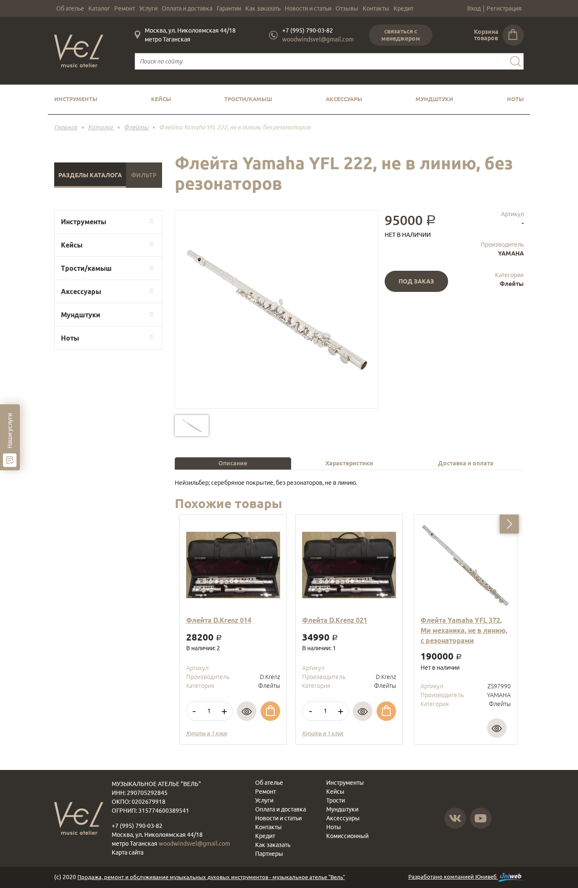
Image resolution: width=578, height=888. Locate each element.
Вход (474, 8)
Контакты (376, 8)
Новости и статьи (308, 8)
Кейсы (161, 99)
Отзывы (347, 8)
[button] (509, 523)
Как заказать (263, 8)
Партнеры (269, 853)
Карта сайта (127, 852)
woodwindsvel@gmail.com (318, 39)
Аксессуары (344, 99)
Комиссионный (347, 836)
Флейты (512, 283)
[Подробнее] (246, 711)
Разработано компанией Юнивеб (453, 877)
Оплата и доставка (187, 8)
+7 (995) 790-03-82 (307, 30)
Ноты (515, 99)
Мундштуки (434, 99)
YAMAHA (511, 253)
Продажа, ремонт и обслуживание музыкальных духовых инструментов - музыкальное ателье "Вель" (211, 877)
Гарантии (229, 8)
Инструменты (75, 99)
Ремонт (124, 8)
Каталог (99, 8)
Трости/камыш (248, 99)
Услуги (148, 8)
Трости (335, 800)
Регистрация (504, 8)
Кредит (403, 8)
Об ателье (70, 8)
